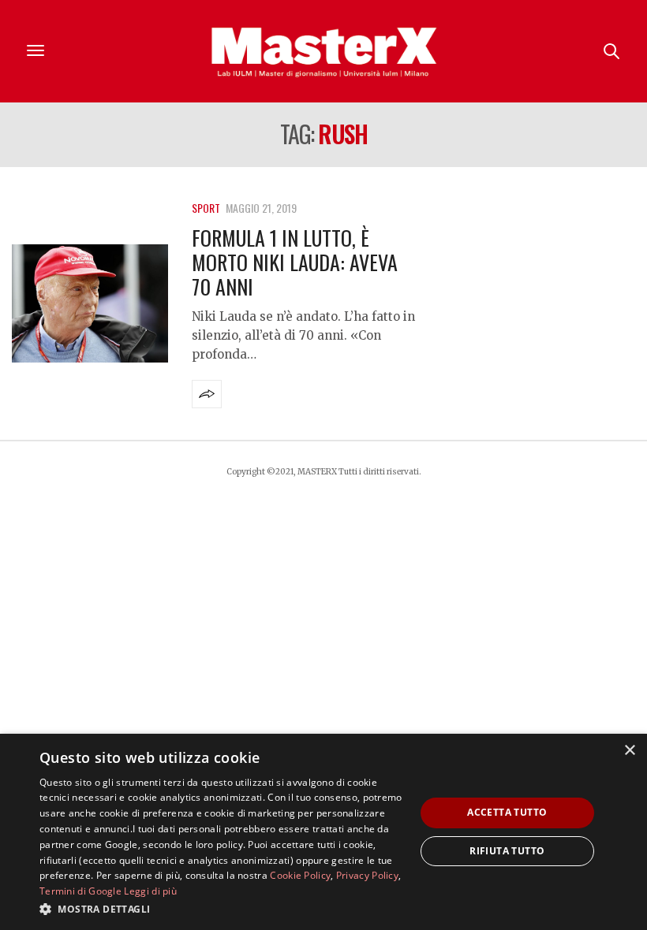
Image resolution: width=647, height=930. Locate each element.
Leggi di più (150, 891)
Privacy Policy (367, 875)
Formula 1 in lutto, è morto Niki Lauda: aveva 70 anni (295, 262)
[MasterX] (323, 51)
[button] (221, 908)
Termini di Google (80, 891)
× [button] (629, 751)
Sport (206, 207)
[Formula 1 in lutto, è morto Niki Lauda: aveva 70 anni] (90, 303)
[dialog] (323, 832)
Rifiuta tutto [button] (506, 850)
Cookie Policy (300, 875)
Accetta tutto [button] (507, 812)
